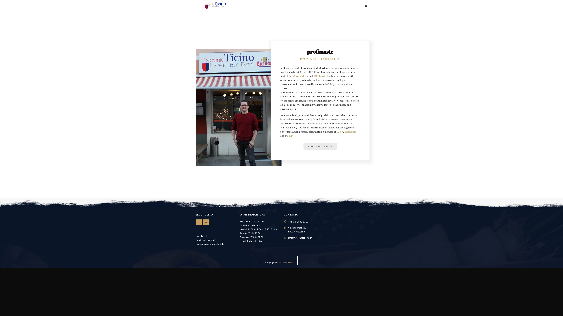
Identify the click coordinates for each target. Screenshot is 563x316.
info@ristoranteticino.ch (300, 237)
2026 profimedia (285, 262)
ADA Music (319, 76)
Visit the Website (320, 146)
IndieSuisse (350, 131)
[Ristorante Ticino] (215, 5)
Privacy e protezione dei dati (210, 244)
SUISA (340, 131)
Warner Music (300, 76)
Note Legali (201, 236)
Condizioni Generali (205, 240)
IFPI (291, 135)
